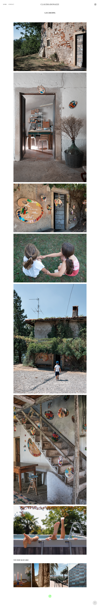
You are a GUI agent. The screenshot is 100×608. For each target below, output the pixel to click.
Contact (11, 4)
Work (5, 4)
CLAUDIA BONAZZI (50, 4)
